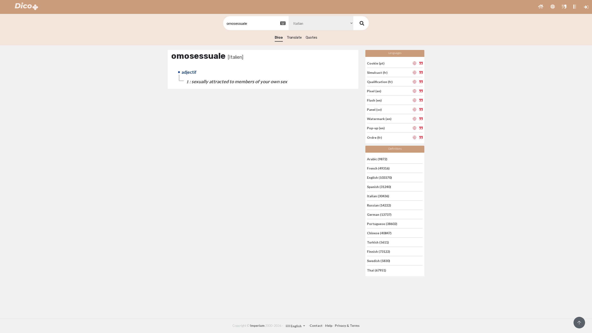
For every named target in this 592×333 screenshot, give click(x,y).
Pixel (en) (374, 91)
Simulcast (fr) (377, 72)
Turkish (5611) (378, 242)
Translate (294, 37)
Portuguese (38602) (382, 224)
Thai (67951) (376, 270)
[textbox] (255, 23)
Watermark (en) (379, 119)
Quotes (311, 37)
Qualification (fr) (380, 82)
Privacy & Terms (347, 325)
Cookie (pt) (376, 63)
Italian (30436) (378, 196)
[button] (541, 7)
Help (328, 325)
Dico (279, 37)
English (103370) (379, 177)
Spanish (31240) (379, 187)
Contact (316, 325)
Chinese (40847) (379, 233)
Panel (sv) (374, 109)
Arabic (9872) (377, 159)
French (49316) (378, 168)
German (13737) (379, 214)
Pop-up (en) (376, 128)
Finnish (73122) (378, 251)
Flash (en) (374, 100)
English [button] (296, 326)
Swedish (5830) (378, 261)
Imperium (257, 325)
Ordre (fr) (374, 137)
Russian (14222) (379, 205)
